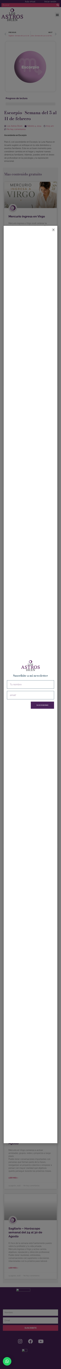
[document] (30, 684)
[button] (7, 1361)
